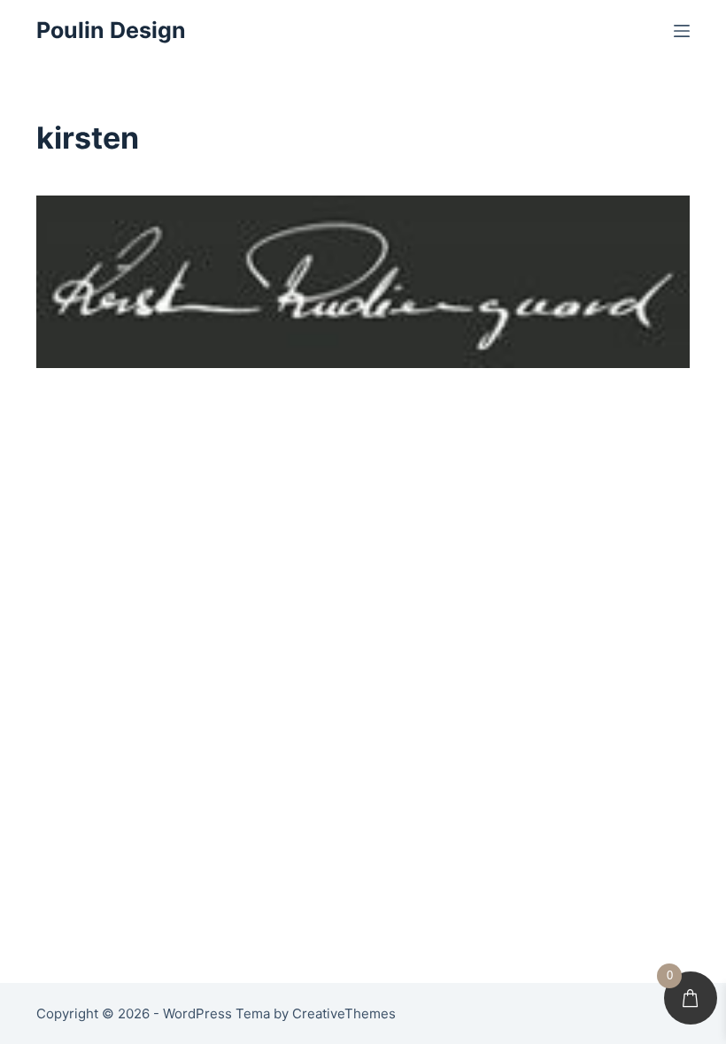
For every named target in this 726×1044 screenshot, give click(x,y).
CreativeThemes (344, 1013)
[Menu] (682, 31)
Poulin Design (111, 30)
